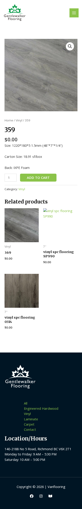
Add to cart (38, 177)
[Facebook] (31, 496)
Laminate (31, 419)
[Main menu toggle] (74, 12)
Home (9, 120)
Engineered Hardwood (41, 408)
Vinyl (19, 120)
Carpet (29, 424)
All (25, 403)
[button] (70, 46)
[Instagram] (41, 496)
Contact (30, 429)
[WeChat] (50, 496)
